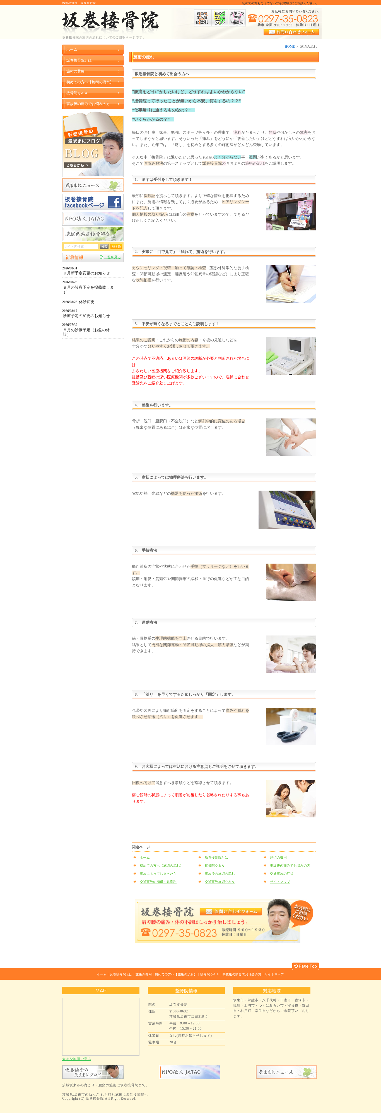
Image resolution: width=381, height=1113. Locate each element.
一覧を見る (112, 257)
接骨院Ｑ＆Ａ (215, 866)
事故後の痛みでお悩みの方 (290, 866)
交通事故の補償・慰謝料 (158, 882)
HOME (290, 46)
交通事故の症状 (281, 874)
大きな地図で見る (76, 1059)
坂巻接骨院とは (216, 857)
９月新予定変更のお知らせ (86, 273)
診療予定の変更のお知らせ (86, 316)
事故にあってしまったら (158, 874)
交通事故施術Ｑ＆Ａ (220, 882)
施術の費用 (278, 857)
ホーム (145, 857)
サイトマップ (280, 882)
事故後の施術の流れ (220, 874)
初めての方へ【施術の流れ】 (161, 866)
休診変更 (87, 302)
